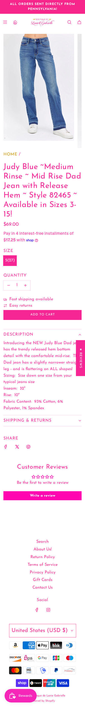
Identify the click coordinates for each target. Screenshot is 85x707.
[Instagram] (48, 610)
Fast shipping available (31, 299)
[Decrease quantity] (9, 285)
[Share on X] (17, 448)
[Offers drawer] (15, 22)
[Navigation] (5, 22)
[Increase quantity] (25, 285)
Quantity (15, 276)
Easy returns (20, 306)
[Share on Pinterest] (28, 448)
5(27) (10, 260)
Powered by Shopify (42, 701)
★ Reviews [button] (80, 358)
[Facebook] (37, 610)
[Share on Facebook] (6, 448)
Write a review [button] (42, 496)
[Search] (69, 22)
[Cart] (79, 22)
